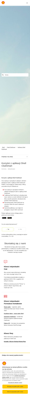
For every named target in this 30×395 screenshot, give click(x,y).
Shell (3, 147)
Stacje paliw (7, 307)
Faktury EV (7, 323)
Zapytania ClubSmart (10, 316)
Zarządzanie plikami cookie (15, 382)
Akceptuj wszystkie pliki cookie (15, 386)
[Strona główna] (3, 3)
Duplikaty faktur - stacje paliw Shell (14, 313)
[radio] (7, 229)
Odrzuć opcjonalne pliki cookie (15, 391)
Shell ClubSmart (11, 147)
